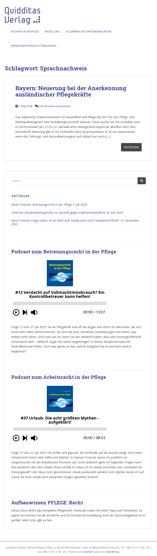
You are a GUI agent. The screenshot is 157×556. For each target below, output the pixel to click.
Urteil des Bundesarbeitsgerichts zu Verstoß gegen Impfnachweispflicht (58, 212)
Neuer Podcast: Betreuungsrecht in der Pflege (41, 204)
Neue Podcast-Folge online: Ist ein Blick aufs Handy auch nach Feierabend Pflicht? (65, 220)
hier (49, 520)
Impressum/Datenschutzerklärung (33, 46)
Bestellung (52, 31)
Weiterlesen (131, 147)
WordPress (113, 552)
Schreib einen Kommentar (54, 106)
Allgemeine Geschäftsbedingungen (88, 31)
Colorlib (86, 552)
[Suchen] (142, 180)
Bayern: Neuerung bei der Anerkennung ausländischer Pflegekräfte (70, 91)
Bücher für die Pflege (25, 31)
